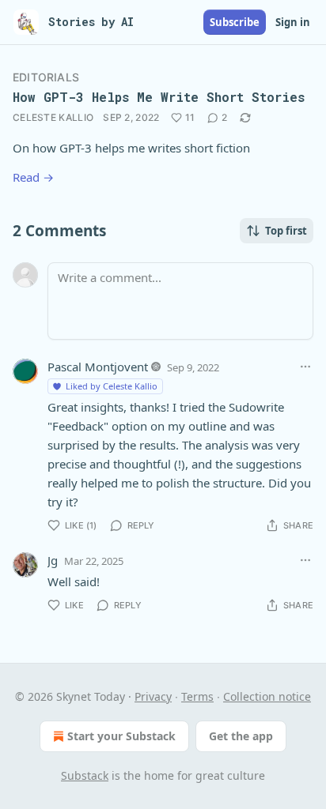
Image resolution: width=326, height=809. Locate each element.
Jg (52, 560)
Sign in (292, 22)
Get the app (241, 735)
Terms (197, 696)
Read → (33, 177)
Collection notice (267, 696)
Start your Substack (121, 735)
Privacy (153, 696)
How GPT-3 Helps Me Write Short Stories (159, 96)
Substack (84, 775)
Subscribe (235, 22)
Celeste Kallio (53, 117)
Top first (286, 231)
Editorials (46, 77)
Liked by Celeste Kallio (111, 386)
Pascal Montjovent (97, 366)
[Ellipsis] (305, 366)
